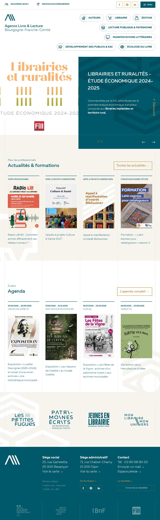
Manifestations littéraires (132, 37)
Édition (147, 18)
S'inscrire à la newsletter (136, 488)
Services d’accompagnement (56, 4)
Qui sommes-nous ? (20, 4)
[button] (143, 142)
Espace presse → (130, 471)
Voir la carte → (52, 471)
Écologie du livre (139, 47)
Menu (149, 5)
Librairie (121, 18)
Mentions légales (50, 482)
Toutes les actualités (131, 165)
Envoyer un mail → (131, 467)
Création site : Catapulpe (53, 486)
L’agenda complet (133, 291)
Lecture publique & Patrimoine (130, 27)
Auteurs (94, 18)
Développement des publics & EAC (89, 47)
